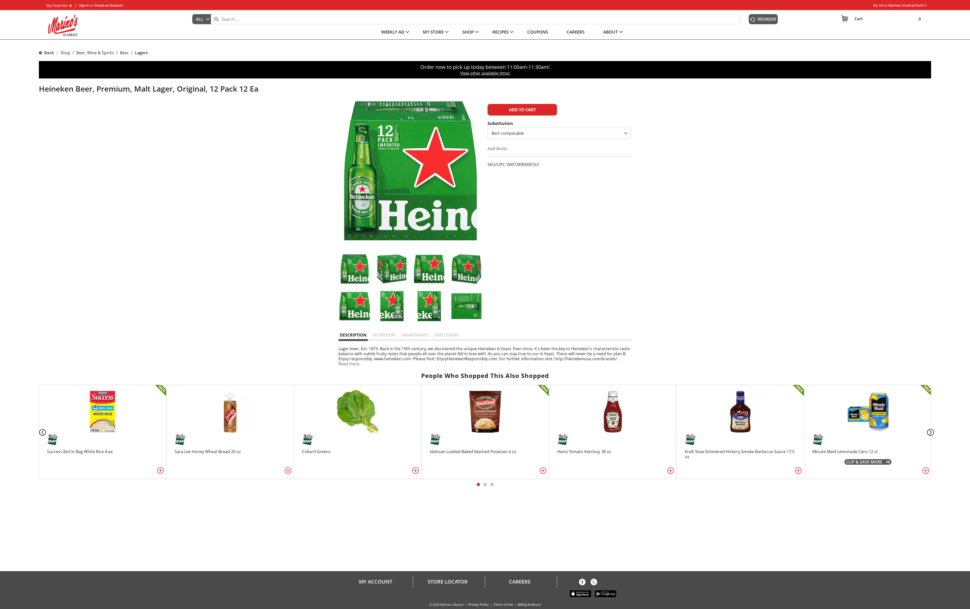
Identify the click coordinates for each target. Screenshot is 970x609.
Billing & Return (529, 604)
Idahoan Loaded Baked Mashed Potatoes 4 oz (473, 451)
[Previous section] (38, 432)
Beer (124, 53)
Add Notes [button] (497, 148)
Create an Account (108, 5)
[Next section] (931, 432)
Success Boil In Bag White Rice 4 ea (80, 451)
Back (48, 53)
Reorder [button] (767, 19)
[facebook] (582, 583)
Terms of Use (503, 604)
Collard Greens (316, 451)
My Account (375, 582)
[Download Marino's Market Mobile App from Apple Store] (580, 593)
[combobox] (201, 19)
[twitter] (594, 583)
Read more (348, 363)
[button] (907, 5)
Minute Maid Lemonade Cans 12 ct (845, 451)
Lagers (141, 53)
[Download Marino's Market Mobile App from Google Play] (605, 593)
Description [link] (353, 335)
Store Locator (448, 582)
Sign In (84, 5)
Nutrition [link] (384, 335)
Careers (519, 582)
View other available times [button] (485, 73)
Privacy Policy (478, 604)
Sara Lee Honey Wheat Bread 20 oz (208, 451)
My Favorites (57, 5)
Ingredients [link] (414, 335)
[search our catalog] (216, 19)
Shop (65, 53)
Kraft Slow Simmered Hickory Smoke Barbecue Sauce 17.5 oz (739, 454)
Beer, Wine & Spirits (95, 53)
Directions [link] (446, 335)
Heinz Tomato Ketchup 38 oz (584, 451)
